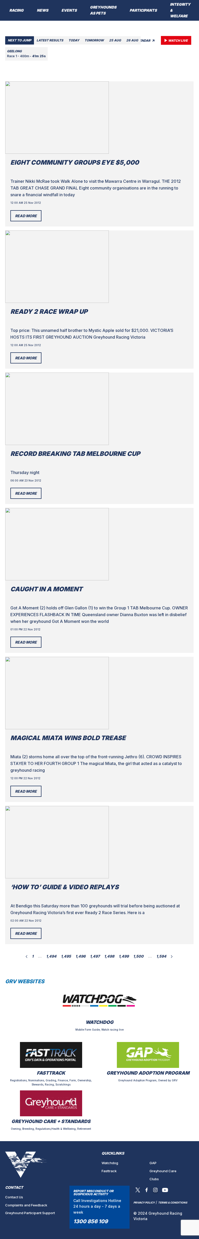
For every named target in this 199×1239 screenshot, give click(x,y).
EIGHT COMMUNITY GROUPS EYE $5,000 (74, 162)
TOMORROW (94, 40)
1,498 (109, 956)
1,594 (161, 956)
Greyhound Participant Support (30, 1213)
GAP (153, 1163)
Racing (16, 10)
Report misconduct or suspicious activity (93, 1192)
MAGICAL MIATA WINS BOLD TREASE (68, 738)
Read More (26, 216)
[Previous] (26, 956)
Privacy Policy (144, 1202)
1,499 (124, 956)
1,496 (80, 956)
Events (69, 10)
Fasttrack (109, 1171)
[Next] (171, 956)
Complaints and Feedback (26, 1205)
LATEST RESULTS (50, 40)
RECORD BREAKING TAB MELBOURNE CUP (75, 453)
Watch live (178, 40)
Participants (143, 10)
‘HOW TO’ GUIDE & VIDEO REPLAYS (64, 887)
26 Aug (132, 40)
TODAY (73, 40)
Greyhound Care (163, 1171)
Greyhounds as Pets (103, 10)
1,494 (51, 956)
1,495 (66, 956)
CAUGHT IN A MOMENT (46, 589)
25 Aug (115, 40)
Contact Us (14, 1197)
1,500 (138, 956)
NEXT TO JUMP (19, 40)
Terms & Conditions (172, 1202)
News (42, 10)
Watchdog (110, 1163)
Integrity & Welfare (180, 10)
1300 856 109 (90, 1221)
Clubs (154, 1179)
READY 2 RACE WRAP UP (49, 311)
